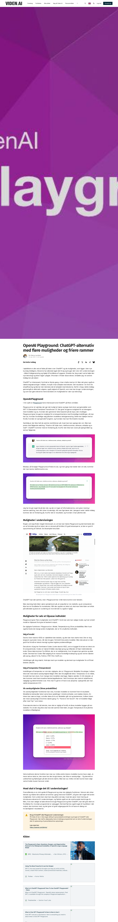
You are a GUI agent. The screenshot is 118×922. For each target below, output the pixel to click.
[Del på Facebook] (78, 362)
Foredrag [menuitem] (30, 3)
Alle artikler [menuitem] (47, 3)
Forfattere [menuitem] (38, 3)
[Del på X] (82, 362)
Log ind (99, 3)
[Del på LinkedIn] (86, 362)
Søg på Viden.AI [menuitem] (57, 3)
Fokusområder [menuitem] (69, 3)
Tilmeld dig (107, 3)
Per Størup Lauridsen (35, 355)
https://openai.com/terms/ (38, 827)
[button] (77, 3)
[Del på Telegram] (90, 362)
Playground (37, 403)
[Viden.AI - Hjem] (14, 3)
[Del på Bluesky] (94, 362)
